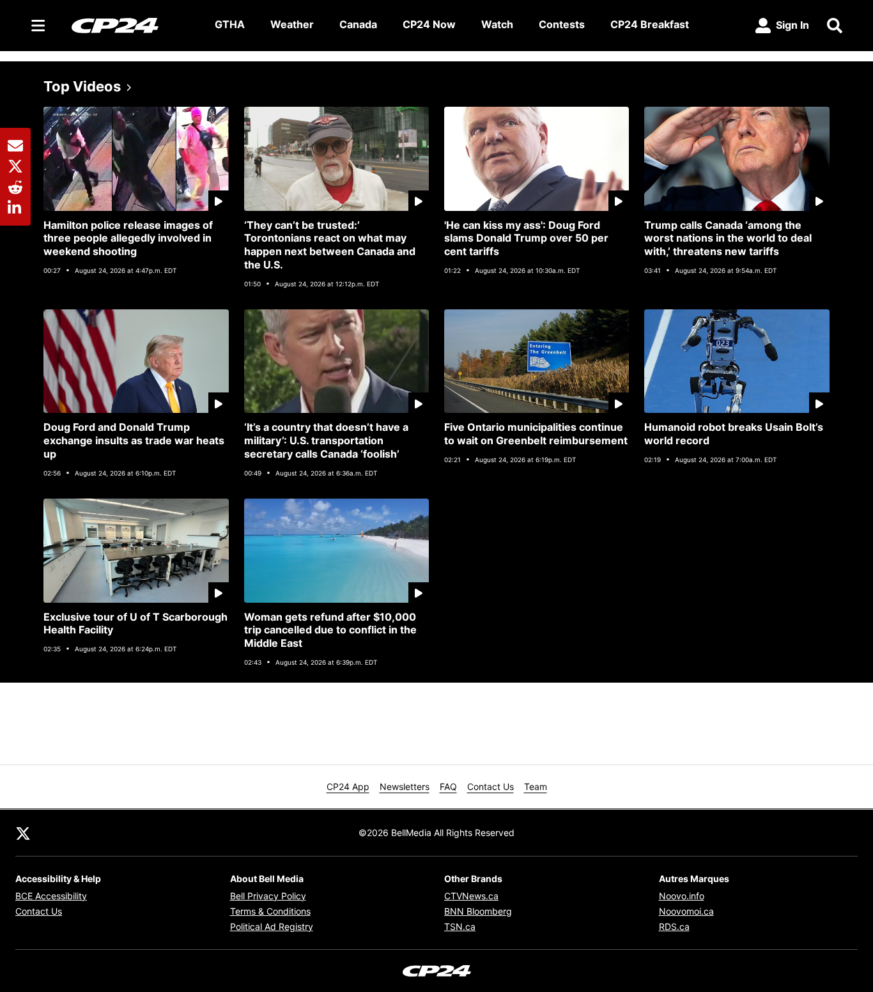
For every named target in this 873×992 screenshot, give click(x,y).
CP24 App (348, 786)
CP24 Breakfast (649, 24)
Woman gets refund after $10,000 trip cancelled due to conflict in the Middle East (330, 630)
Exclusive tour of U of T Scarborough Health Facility (135, 623)
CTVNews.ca (471, 895)
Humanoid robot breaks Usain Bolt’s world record (733, 434)
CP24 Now (429, 24)
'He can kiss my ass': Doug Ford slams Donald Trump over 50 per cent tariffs (526, 238)
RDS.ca (674, 926)
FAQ (448, 786)
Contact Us (490, 786)
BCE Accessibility (51, 895)
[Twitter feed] (23, 833)
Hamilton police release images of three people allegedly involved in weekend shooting (128, 238)
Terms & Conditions (270, 911)
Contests (562, 24)
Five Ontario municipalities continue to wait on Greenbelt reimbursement (536, 434)
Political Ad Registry (271, 926)
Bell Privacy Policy (268, 895)
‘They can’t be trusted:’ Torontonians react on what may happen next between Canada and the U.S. (329, 245)
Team (535, 786)
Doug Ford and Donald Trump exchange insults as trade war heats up (133, 440)
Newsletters (404, 786)
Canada (358, 24)
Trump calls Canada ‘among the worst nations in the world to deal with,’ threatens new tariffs (728, 238)
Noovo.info (681, 895)
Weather (292, 24)
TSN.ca (459, 926)
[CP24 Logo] (133, 25)
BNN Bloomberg (478, 911)
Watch (497, 24)
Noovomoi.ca (686, 911)
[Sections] (38, 25)
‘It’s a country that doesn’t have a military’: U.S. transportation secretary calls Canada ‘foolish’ (326, 440)
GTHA (230, 24)
